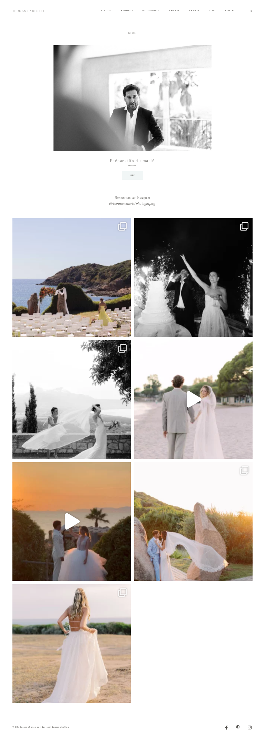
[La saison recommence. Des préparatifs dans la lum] (193, 277)
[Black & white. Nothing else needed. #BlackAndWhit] (71, 399)
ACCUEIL (106, 10)
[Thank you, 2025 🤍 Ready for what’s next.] (193, 521)
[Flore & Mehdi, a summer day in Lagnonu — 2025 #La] (71, 521)
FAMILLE (194, 10)
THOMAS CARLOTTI (28, 11)
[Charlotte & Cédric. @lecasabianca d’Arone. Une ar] (71, 277)
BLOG (212, 10)
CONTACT (231, 10)
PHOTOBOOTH (151, 10)
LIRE (132, 175)
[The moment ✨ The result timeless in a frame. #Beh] (193, 399)
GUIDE (132, 165)
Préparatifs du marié (132, 161)
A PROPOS (127, 10)
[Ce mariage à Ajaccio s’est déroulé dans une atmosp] (71, 643)
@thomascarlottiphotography (132, 204)
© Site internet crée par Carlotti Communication (40, 727)
